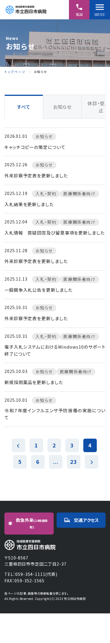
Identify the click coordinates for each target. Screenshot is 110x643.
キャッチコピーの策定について (34, 147)
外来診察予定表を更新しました (36, 175)
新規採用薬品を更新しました (33, 382)
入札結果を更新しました (29, 204)
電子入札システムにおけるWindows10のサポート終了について (55, 350)
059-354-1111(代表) (36, 574)
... (55, 461)
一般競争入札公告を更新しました (38, 290)
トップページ (15, 72)
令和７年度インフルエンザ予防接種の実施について (55, 413)
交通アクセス (86, 520)
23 (73, 461)
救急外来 (32, 523)
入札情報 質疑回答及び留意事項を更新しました (54, 233)
